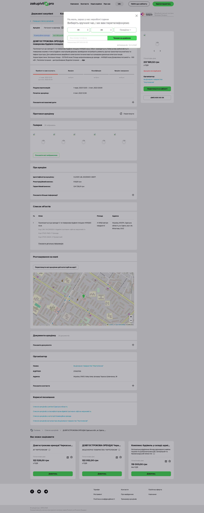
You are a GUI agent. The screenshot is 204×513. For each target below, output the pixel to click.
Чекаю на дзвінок (122, 38)
